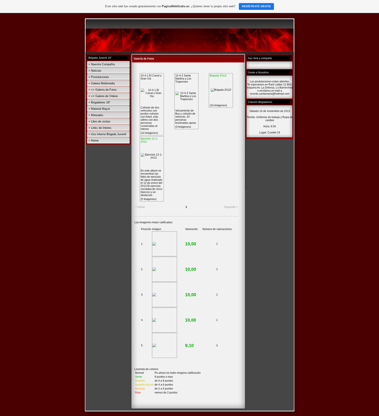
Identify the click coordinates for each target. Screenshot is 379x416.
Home (94, 140)
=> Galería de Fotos (104, 89)
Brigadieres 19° (100, 102)
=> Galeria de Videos (104, 96)
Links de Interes (101, 127)
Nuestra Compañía (103, 64)
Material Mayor (100, 108)
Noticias (96, 70)
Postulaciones (100, 77)
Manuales (97, 115)
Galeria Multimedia (103, 83)
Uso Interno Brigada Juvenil (108, 134)
